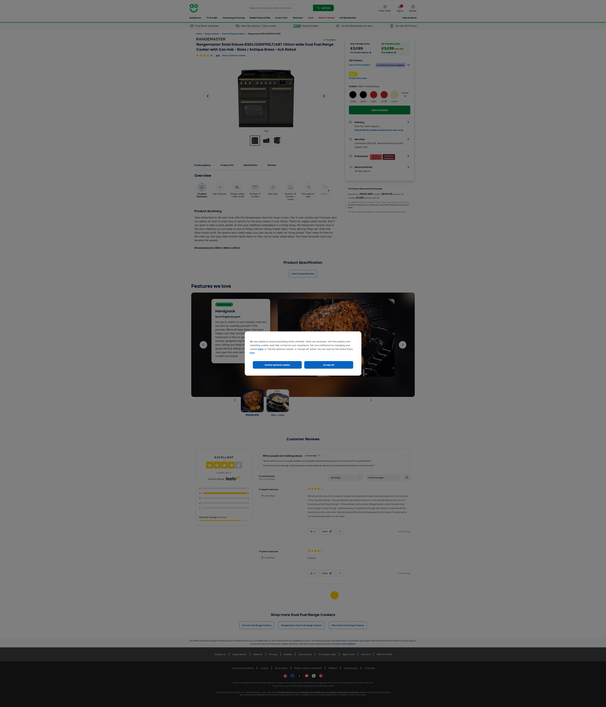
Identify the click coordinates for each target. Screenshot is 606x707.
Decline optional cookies (277, 364)
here (260, 349)
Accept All (328, 364)
